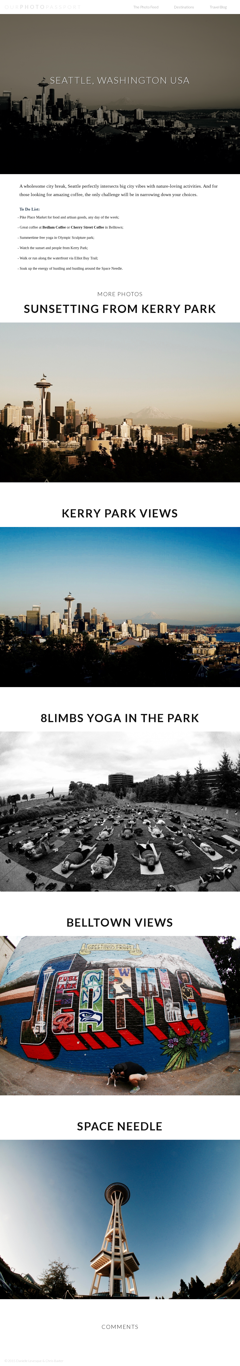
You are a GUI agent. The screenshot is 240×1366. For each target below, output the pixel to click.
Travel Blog (218, 7)
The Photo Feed (145, 7)
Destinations (184, 7)
